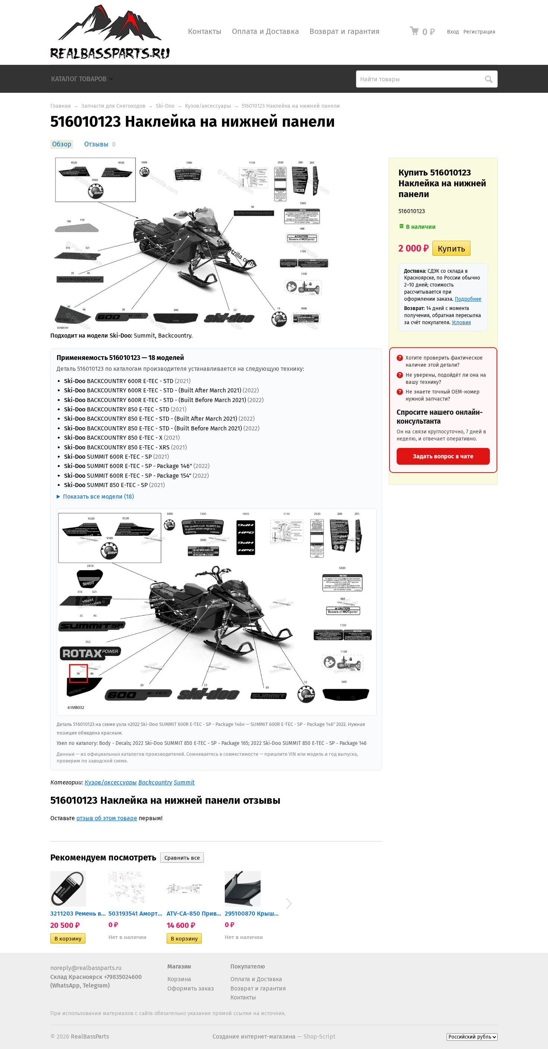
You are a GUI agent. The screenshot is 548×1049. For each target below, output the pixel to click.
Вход (453, 32)
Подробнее (468, 299)
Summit (184, 782)
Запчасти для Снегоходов (113, 106)
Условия (461, 322)
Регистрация (479, 32)
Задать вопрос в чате (443, 456)
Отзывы (96, 144)
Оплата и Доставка (265, 31)
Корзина (179, 979)
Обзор (61, 144)
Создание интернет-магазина (254, 1036)
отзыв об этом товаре (106, 818)
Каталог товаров (79, 79)
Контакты (204, 31)
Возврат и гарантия (344, 31)
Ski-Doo (165, 106)
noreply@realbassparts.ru (86, 967)
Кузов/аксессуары (208, 106)
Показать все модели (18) (98, 496)
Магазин (179, 966)
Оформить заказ (190, 988)
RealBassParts (90, 1036)
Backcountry (155, 782)
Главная (60, 106)
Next (289, 904)
